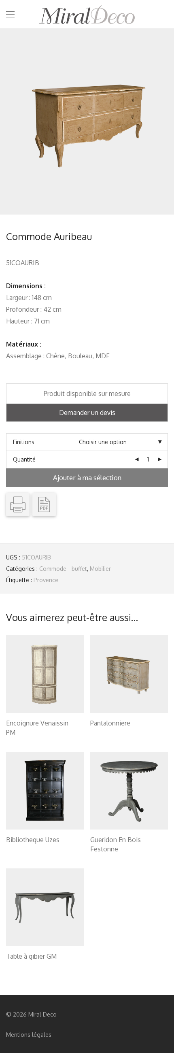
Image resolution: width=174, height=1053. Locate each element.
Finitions (23, 441)
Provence (46, 579)
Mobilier (100, 568)
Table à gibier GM (31, 956)
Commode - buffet (63, 568)
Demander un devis (87, 412)
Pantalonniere (110, 723)
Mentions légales (28, 1034)
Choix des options (25, 733)
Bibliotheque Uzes (32, 840)
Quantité (24, 459)
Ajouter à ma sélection (87, 477)
